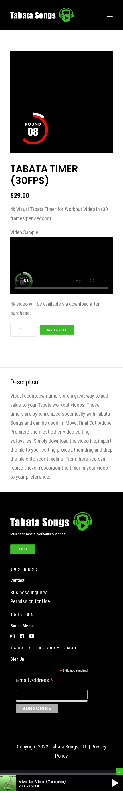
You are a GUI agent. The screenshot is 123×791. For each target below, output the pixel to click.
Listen (23, 549)
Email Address (34, 681)
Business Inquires (29, 592)
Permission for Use (30, 601)
